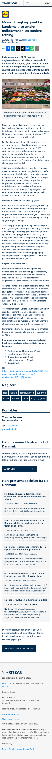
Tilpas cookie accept (11, 719)
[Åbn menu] (28, 3)
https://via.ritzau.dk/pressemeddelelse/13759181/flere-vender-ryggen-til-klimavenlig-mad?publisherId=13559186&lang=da (26, 374)
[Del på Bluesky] (27, 48)
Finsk (32, 749)
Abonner (9, 469)
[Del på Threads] (23, 48)
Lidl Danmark (30, 39)
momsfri (16, 398)
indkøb (13, 393)
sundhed (41, 393)
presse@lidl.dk (9, 429)
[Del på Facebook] (8, 48)
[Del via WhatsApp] (32, 48)
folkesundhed (27, 393)
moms (6, 398)
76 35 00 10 (11, 425)
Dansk (5, 749)
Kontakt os (7, 683)
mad (25, 398)
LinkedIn (6, 714)
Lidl (5, 393)
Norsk (19, 749)
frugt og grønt (38, 398)
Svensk (26, 749)
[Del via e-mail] (37, 48)
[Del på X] (18, 48)
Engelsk (12, 749)
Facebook (15, 714)
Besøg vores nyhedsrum (19, 648)
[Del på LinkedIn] (13, 48)
